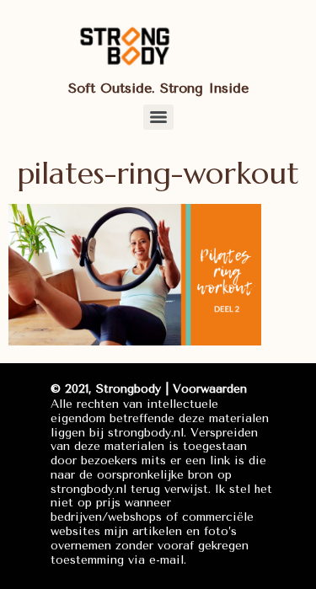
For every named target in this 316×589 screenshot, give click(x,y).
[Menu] (158, 117)
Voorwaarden (210, 389)
